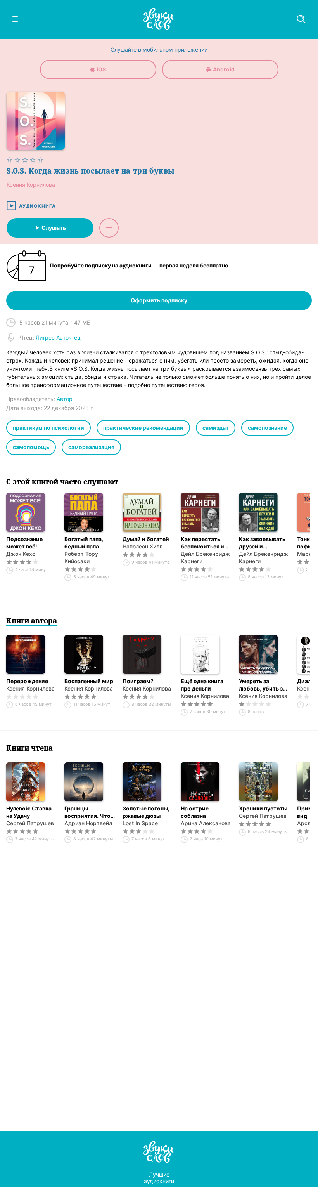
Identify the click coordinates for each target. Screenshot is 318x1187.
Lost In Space (140, 823)
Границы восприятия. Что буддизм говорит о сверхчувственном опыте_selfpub (89, 812)
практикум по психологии (48, 427)
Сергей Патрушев (30, 823)
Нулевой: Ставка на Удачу (29, 812)
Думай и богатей (146, 539)
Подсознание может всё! (24, 543)
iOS (101, 69)
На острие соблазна (195, 812)
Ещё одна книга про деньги (202, 685)
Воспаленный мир (88, 681)
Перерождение (27, 681)
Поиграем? (138, 681)
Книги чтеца (29, 749)
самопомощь (31, 447)
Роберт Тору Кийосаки (81, 557)
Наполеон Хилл (142, 546)
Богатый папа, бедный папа (83, 543)
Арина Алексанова (206, 823)
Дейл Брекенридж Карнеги (205, 557)
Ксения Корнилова (30, 688)
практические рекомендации (143, 427)
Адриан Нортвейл (88, 823)
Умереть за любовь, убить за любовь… (262, 685)
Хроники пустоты (263, 808)
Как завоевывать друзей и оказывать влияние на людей (263, 543)
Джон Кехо (20, 553)
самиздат (215, 427)
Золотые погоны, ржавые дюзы (146, 812)
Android (224, 69)
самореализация (91, 447)
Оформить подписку (159, 300)
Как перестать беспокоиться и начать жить (202, 543)
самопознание (267, 427)
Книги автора (31, 621)
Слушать (53, 227)
